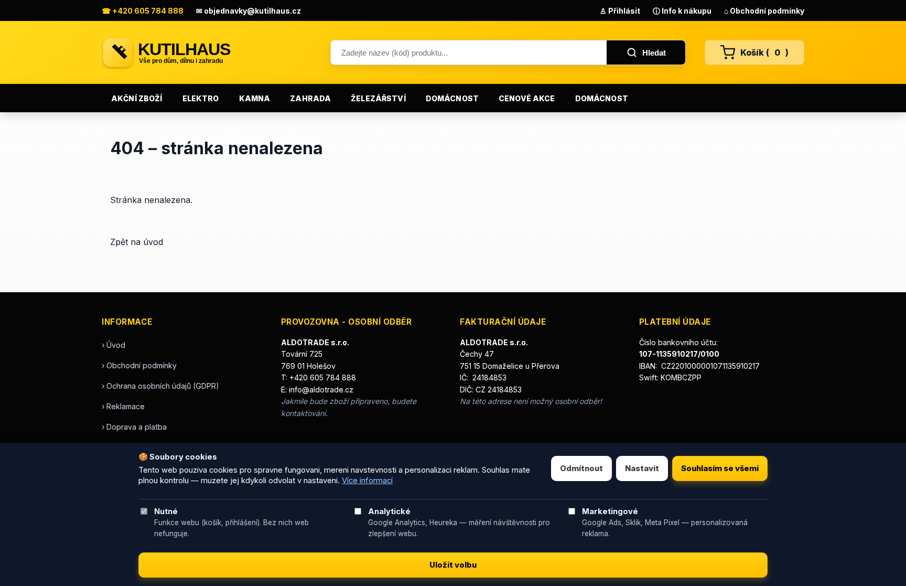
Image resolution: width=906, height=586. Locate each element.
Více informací (367, 480)
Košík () (764, 52)
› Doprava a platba (134, 426)
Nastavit (642, 468)
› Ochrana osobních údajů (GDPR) (160, 385)
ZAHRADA (310, 98)
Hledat (654, 52)
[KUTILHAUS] (206, 52)
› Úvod (113, 344)
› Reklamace (123, 406)
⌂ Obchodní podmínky (764, 10)
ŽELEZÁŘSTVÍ (378, 98)
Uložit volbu (453, 565)
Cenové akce (527, 98)
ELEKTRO (200, 98)
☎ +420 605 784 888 (143, 10)
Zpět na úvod (136, 242)
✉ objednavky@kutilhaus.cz (248, 10)
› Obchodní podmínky (139, 365)
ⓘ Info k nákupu (682, 10)
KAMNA (255, 98)
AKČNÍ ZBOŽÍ (137, 98)
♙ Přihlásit (620, 10)
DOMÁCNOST (452, 98)
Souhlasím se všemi (720, 468)
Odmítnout (581, 468)
